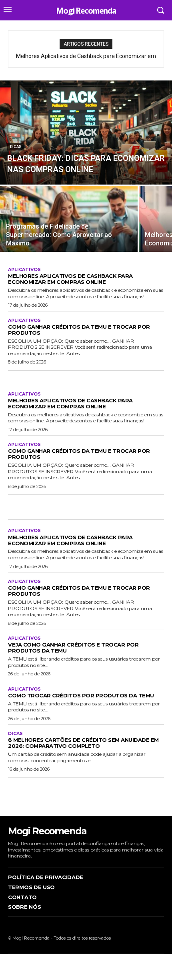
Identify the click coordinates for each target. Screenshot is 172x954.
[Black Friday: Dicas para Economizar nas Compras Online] (86, 132)
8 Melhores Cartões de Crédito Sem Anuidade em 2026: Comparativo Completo (83, 743)
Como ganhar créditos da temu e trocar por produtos (79, 329)
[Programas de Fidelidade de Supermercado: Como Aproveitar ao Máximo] (69, 219)
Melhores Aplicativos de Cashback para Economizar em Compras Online (70, 279)
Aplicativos (24, 269)
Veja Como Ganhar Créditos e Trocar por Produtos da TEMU (73, 647)
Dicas (16, 147)
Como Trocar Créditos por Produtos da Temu (81, 695)
